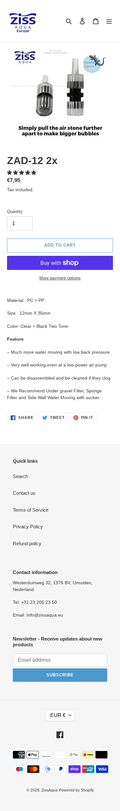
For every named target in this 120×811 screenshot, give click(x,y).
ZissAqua (49, 790)
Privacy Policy (28, 526)
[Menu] (109, 21)
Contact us (24, 493)
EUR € (58, 715)
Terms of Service (30, 510)
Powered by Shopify (76, 790)
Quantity (15, 211)
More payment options (60, 278)
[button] (22, 172)
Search (20, 476)
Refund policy (27, 543)
